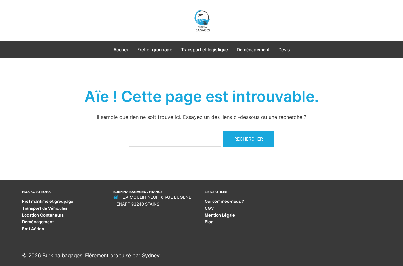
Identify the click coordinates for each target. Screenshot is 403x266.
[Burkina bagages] (201, 20)
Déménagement (253, 49)
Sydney (151, 255)
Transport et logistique (204, 49)
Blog (209, 221)
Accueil (120, 49)
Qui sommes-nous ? (225, 201)
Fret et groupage (154, 49)
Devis (284, 49)
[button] (24, 20)
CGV (209, 208)
